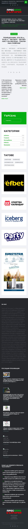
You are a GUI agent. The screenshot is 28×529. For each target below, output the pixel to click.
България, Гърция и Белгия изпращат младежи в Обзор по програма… (13, 414)
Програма (14, 34)
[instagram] (17, 5)
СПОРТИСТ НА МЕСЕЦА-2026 (12, 442)
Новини (6, 142)
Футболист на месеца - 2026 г (13, 455)
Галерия (6, 138)
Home (3, 23)
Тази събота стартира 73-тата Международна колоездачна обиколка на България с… (13, 380)
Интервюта (8, 140)
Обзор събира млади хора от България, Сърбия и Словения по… (13, 428)
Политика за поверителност (9, 524)
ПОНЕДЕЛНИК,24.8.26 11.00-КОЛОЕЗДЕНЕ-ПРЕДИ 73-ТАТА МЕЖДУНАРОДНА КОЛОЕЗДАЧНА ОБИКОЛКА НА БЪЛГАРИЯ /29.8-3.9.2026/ (13, 397)
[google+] (15, 5)
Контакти (14, 518)
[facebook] (10, 5)
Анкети (6, 135)
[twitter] (13, 5)
